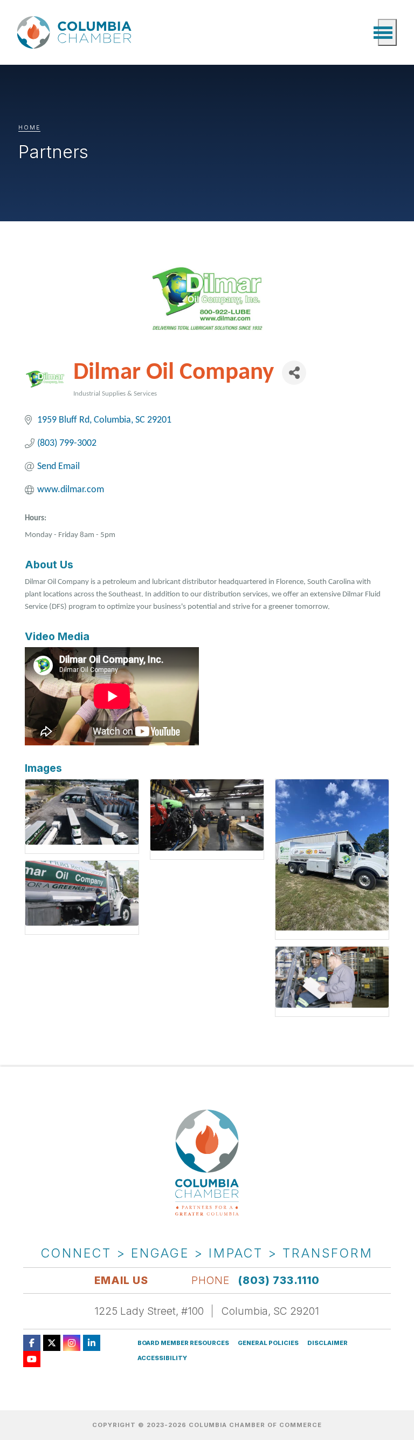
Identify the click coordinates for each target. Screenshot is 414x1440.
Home (29, 127)
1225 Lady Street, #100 (149, 1311)
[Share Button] (294, 373)
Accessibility (162, 1358)
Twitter (51, 1343)
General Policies (268, 1343)
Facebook (31, 1343)
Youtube (31, 1359)
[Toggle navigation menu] (387, 32)
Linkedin (91, 1343)
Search (364, 32)
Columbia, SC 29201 (270, 1311)
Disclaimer (327, 1343)
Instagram (71, 1343)
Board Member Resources (183, 1343)
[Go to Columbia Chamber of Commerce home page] (76, 33)
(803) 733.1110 (279, 1280)
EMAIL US (121, 1280)
